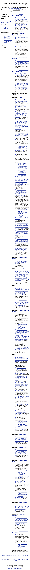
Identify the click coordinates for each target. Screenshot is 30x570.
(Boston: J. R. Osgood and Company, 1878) (22, 86)
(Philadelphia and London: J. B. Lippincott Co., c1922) (22, 125)
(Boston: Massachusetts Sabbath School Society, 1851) (22, 508)
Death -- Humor (23, 447)
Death (5, 27)
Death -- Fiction (22, 354)
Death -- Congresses (24, 285)
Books (3, 563)
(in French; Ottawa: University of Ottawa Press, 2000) (22, 63)
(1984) (21, 39)
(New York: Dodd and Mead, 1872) (22, 476)
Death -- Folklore (23, 434)
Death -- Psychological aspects (17, 14)
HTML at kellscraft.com (23, 149)
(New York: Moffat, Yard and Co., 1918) (21, 26)
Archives (17, 563)
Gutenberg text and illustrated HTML (22, 147)
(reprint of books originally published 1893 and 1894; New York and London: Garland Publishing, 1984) (21, 521)
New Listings (12, 559)
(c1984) (21, 262)
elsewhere (8, 22)
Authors (18, 559)
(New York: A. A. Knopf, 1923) (22, 397)
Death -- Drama (23, 300)
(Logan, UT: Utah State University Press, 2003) (22, 439)
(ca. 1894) (21, 497)
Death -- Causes (23, 269)
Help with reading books (6, 555)
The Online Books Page (15, 3)
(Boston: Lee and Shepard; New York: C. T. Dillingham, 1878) (22, 233)
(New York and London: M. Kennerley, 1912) (22, 225)
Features (12, 563)
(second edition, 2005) (20, 47)
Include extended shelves (15, 8)
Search (6, 559)
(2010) (22, 359)
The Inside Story (24, 563)
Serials (15, 560)
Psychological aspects (7, 29)
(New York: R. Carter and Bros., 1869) (21, 412)
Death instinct (7, 38)
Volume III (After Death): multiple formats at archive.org (23, 174)
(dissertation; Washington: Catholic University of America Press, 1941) (21, 192)
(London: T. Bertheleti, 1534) (22, 335)
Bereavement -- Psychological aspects (7, 36)
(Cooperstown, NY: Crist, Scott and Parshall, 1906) (21, 378)
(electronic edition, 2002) (22, 19)
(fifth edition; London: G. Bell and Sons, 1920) (21, 250)
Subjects (27, 559)
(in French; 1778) (22, 276)
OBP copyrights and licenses (15, 568)
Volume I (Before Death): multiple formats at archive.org (23, 165)
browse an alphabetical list (13, 9)
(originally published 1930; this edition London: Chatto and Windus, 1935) (22, 384)
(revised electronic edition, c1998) (21, 108)
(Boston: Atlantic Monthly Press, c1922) (21, 134)
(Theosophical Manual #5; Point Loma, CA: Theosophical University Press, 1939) (21, 114)
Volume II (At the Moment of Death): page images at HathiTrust (22, 169)
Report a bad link (17, 555)
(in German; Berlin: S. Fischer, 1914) (21, 428)
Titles (23, 559)
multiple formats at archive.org (22, 213)
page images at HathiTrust (21, 215)
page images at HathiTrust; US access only (23, 425)
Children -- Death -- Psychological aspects (8, 41)
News (7, 563)
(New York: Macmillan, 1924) (22, 304)
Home (2, 559)
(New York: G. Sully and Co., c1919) (22, 241)
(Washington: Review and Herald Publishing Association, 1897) (22, 180)
